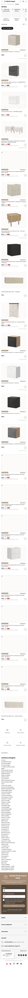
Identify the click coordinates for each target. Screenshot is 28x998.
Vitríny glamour (5, 856)
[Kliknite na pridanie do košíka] (25, 55)
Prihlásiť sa (14, 906)
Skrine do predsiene (6, 812)
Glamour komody (5, 822)
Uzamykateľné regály (6, 809)
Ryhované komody (5, 832)
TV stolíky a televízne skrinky (8, 767)
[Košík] (26, 1)
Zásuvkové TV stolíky (6, 799)
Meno (4, 888)
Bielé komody (4, 820)
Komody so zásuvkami (6, 795)
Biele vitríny (4, 863)
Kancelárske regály (5, 805)
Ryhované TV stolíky (6, 841)
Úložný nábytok (10, 4)
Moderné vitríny (5, 852)
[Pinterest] (26, 955)
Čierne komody (5, 819)
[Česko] (10, 963)
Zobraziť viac (4, 752)
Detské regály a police (6, 790)
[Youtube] (23, 955)
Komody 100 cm (5, 834)
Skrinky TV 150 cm (5, 837)
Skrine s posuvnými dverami (8, 780)
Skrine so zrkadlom (5, 810)
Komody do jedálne (6, 763)
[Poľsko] (7, 963)
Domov (4, 4)
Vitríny (2, 783)
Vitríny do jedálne (5, 864)
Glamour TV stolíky (5, 817)
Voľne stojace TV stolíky (7, 797)
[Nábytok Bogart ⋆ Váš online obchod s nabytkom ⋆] (9, 1)
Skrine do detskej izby (6, 814)
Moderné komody (5, 824)
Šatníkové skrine (5, 777)
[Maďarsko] (14, 963)
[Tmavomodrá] (4, 541)
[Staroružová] (4, 178)
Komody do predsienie (6, 792)
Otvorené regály (5, 807)
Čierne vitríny (4, 861)
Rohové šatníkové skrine (7, 782)
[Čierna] (1, 58)
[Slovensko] (21, 963)
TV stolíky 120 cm (5, 846)
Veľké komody (4, 844)
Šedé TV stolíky (4, 847)
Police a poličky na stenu (7, 770)
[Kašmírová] (1, 178)
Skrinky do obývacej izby (7, 772)
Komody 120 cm (5, 829)
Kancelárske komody (6, 761)
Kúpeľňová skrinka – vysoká (7, 866)
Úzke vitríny (4, 858)
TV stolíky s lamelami (6, 849)
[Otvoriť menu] (2, 1)
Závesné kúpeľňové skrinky (7, 868)
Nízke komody (4, 836)
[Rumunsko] (17, 963)
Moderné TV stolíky (5, 802)
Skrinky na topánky (5, 775)
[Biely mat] (5, 178)
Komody (3, 760)
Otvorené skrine (5, 778)
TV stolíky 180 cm (5, 839)
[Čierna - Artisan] (5, 58)
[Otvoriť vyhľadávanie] (20, 1)
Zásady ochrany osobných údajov (13, 909)
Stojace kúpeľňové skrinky (7, 869)
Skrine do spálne (5, 815)
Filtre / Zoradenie (7, 28)
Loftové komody (5, 826)
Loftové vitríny (4, 854)
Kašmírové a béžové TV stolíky (8, 851)
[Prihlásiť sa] (23, 1)
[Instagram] (21, 955)
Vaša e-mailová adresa (8, 893)
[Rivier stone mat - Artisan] (4, 58)
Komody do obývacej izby (7, 787)
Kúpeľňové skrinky (5, 773)
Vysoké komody (5, 827)
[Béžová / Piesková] (1, 298)
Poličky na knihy (5, 804)
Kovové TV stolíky (5, 800)
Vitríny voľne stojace (6, 785)
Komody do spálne (5, 765)
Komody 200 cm (5, 831)
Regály (2, 768)
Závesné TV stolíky (5, 793)
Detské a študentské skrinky (7, 788)
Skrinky (17, 4)
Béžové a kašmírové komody (8, 842)
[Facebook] (19, 955)
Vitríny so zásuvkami (6, 859)
